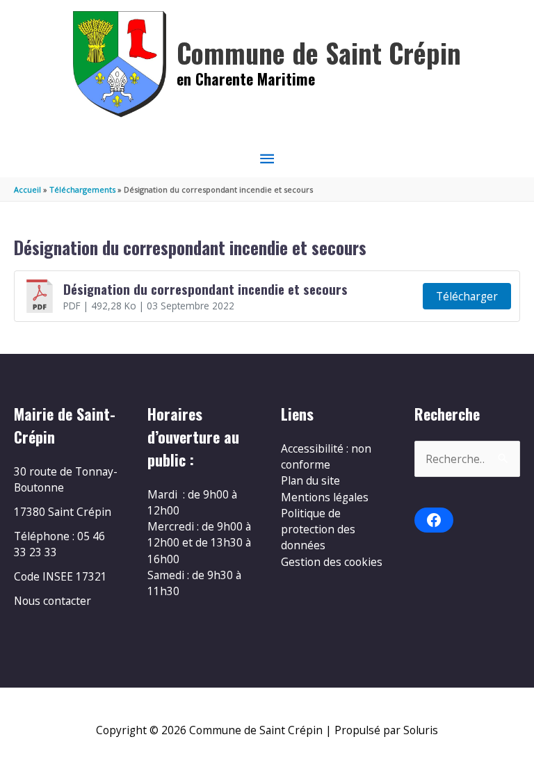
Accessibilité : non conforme (326, 456)
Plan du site (310, 480)
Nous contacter (52, 600)
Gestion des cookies (331, 561)
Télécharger (467, 296)
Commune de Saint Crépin (319, 52)
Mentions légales (325, 497)
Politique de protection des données (318, 529)
